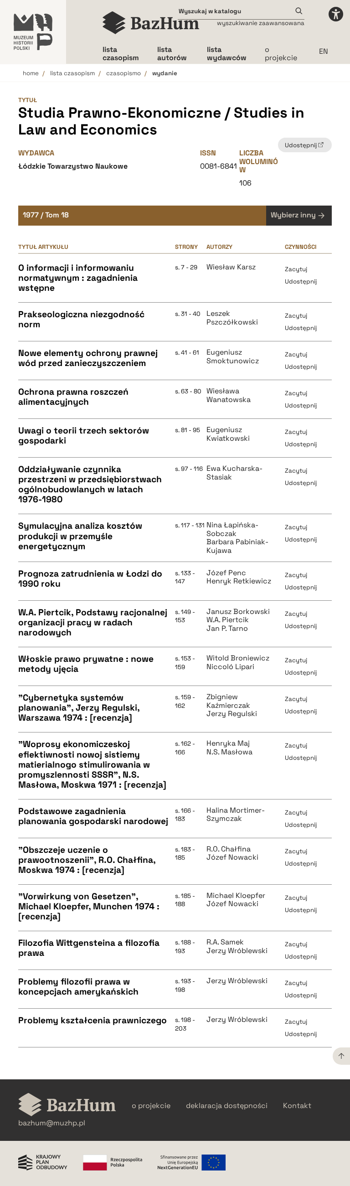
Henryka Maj (228, 743)
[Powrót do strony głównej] (67, 1105)
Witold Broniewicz (237, 658)
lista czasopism (72, 73)
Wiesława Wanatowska (228, 395)
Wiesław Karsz (231, 267)
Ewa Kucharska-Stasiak (234, 472)
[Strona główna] (151, 23)
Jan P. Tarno (227, 628)
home (31, 73)
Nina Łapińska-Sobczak (232, 529)
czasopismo (123, 73)
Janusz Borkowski (238, 612)
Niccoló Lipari (230, 667)
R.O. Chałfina (228, 849)
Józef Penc (226, 573)
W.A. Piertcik (227, 620)
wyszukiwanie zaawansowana (260, 23)
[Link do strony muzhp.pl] (33, 32)
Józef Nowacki (232, 857)
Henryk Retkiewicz (238, 581)
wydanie (164, 73)
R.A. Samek (225, 942)
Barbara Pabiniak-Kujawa (237, 546)
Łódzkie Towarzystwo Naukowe (73, 166)
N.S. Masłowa (229, 752)
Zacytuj (296, 269)
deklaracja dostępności (227, 1106)
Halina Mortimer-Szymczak (235, 814)
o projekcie (281, 53)
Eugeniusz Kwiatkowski (228, 434)
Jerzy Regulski (231, 714)
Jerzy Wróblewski (237, 951)
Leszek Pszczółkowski (232, 317)
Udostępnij (301, 281)
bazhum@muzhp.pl (51, 1123)
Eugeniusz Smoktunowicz (232, 356)
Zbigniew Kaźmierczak (228, 701)
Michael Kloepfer (235, 896)
